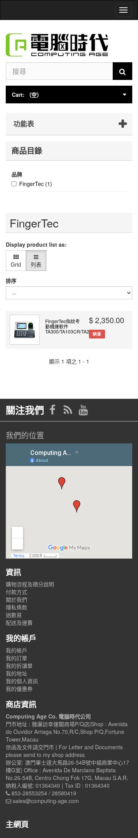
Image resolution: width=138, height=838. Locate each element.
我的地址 (16, 673)
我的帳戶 (16, 650)
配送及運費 (19, 622)
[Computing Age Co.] (69, 41)
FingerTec (35, 184)
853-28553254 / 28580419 (44, 793)
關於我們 (16, 599)
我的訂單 (16, 658)
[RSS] (68, 411)
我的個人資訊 (22, 681)
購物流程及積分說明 (30, 584)
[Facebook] (53, 411)
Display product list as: (36, 244)
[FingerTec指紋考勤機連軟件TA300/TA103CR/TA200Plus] (24, 329)
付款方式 (16, 592)
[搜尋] (122, 71)
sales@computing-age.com (46, 801)
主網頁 (17, 824)
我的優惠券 (19, 688)
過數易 (14, 615)
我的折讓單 (19, 665)
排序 (11, 280)
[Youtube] (83, 411)
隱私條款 (16, 607)
